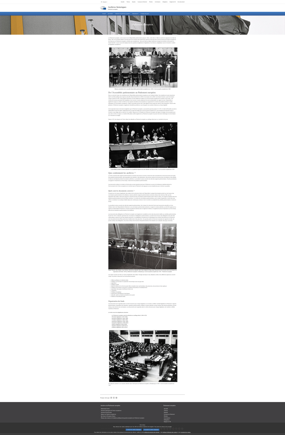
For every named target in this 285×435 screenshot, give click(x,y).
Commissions (157, 1)
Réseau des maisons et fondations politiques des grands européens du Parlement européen (122, 418)
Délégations (165, 1)
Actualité (122, 1)
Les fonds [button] (110, 13)
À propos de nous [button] (144, 13)
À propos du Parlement (142, 1)
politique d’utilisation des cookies (170, 432)
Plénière (151, 1)
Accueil (104, 13)
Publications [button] (134, 13)
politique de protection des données (151, 432)
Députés (133, 1)
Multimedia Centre (105, 408)
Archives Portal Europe (106, 412)
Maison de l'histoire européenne (108, 414)
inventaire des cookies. (186, 432)
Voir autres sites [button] (181, 1)
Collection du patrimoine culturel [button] (122, 13)
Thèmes (128, 1)
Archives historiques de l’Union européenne (111, 410)
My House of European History (108, 416)
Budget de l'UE (173, 1)
